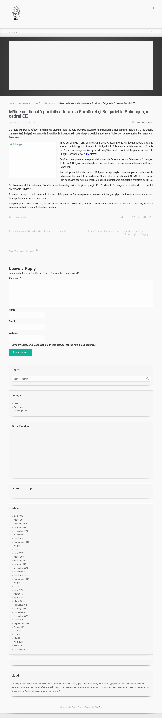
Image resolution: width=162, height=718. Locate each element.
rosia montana (108, 687)
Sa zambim (49, 103)
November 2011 (21, 616)
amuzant (26, 683)
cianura (68, 683)
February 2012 (20, 605)
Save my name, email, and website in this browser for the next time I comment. (54, 344)
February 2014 (20, 523)
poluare (65, 687)
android (33, 683)
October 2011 (20, 619)
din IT (37, 103)
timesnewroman (142, 687)
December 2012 (21, 568)
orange (133, 683)
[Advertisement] (81, 64)
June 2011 (18, 634)
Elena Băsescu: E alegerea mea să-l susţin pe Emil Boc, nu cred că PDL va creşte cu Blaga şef (121, 232)
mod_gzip (110, 683)
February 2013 (20, 560)
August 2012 (19, 582)
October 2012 (20, 575)
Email (12, 321)
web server (36, 691)
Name (12, 309)
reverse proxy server (86, 687)
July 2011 (18, 631)
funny (74, 683)
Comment (15, 277)
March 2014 (19, 520)
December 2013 (21, 531)
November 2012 (21, 571)
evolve (61, 707)
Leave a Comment (143, 122)
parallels (15, 687)
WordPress (99, 707)
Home (11, 103)
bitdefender (59, 683)
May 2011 (18, 638)
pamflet (140, 683)
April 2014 (18, 516)
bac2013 (49, 683)
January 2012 (20, 608)
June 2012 (18, 590)
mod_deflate (99, 683)
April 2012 (18, 597)
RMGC (98, 687)
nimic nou (125, 683)
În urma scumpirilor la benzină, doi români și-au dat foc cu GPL (43, 231)
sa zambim (120, 687)
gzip (80, 683)
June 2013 (18, 553)
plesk (50, 687)
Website (13, 333)
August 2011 (19, 627)
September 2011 (21, 623)
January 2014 (20, 527)
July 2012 (18, 586)
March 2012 (19, 601)
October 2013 (20, 538)
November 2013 (21, 534)
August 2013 (19, 545)
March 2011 (19, 645)
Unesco (15, 691)
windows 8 (55, 691)
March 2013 (19, 557)
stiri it (128, 687)
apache (41, 683)
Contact (13, 32)
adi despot (17, 683)
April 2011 (18, 642)
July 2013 (18, 549)
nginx (117, 683)
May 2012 (18, 594)
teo (132, 687)
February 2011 (20, 649)
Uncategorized (24, 103)
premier (72, 687)
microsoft (88, 683)
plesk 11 (58, 687)
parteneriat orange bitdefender (34, 687)
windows (45, 691)
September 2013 (21, 542)
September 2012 (21, 579)
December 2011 (21, 612)
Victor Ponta (24, 691)
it (82, 683)
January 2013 (20, 564)
